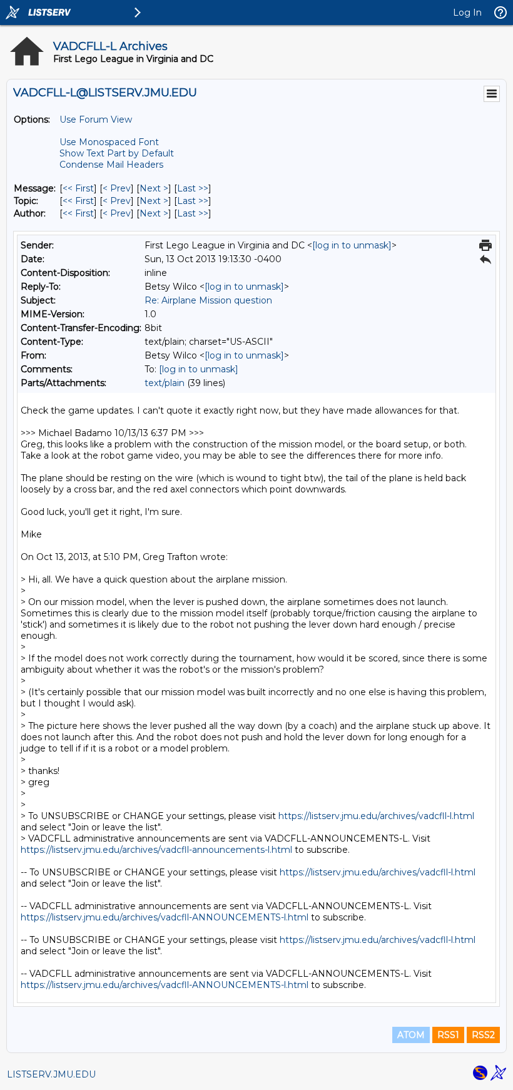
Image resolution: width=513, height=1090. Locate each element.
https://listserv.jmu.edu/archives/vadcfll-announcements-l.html (156, 849)
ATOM (411, 1035)
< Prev (117, 188)
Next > (154, 188)
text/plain (165, 383)
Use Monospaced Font (109, 142)
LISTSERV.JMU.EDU (51, 1074)
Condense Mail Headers (111, 164)
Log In (467, 12)
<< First (78, 188)
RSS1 (448, 1035)
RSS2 (483, 1035)
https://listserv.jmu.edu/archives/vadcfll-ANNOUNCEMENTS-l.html (164, 917)
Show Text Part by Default (116, 153)
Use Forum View (95, 119)
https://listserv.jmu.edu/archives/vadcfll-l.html (376, 816)
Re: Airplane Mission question (208, 300)
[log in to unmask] (352, 245)
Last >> (192, 188)
